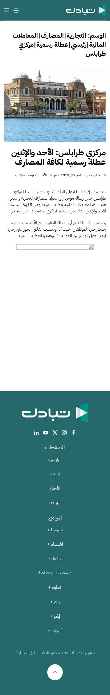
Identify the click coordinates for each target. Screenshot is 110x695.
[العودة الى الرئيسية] (86, 10)
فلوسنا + (55, 529)
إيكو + (55, 616)
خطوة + (55, 587)
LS (98, 175)
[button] (6, 10)
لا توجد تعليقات (26, 175)
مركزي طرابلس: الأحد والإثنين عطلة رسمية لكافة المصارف (58, 157)
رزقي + (55, 601)
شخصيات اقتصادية (55, 573)
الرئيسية (55, 459)
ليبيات (55, 474)
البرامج (55, 502)
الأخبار (42, 175)
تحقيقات (55, 558)
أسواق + (55, 630)
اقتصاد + (55, 544)
